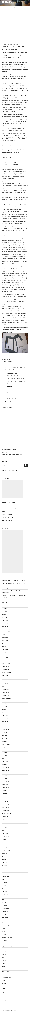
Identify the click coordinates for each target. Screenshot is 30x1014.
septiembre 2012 (6, 850)
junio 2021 (4, 706)
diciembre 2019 (6, 744)
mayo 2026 (5, 614)
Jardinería (4, 940)
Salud (3, 966)
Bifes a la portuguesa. (7, 514)
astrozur (15, 44)
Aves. (3, 897)
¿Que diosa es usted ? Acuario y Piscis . (16, 588)
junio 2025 (4, 646)
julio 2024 (4, 678)
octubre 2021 (5, 695)
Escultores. (5, 917)
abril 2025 (4, 652)
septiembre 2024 (6, 672)
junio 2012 (4, 859)
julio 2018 (4, 776)
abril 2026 (4, 617)
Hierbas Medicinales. (7, 925)
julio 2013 (4, 822)
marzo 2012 (5, 868)
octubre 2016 (5, 810)
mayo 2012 (4, 862)
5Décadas (7, 2)
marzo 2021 (5, 715)
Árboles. (4, 885)
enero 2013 (5, 839)
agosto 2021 (5, 701)
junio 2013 (4, 825)
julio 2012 (4, 856)
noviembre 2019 (6, 747)
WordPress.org (6, 1000)
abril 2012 (4, 865)
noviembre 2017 (6, 787)
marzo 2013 (5, 833)
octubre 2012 (5, 848)
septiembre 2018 (6, 773)
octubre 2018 (5, 770)
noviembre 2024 (6, 666)
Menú (15, 7)
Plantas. (4, 963)
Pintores (4, 960)
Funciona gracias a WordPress (9, 1010)
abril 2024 (4, 686)
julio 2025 (4, 643)
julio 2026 (4, 609)
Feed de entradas (6, 995)
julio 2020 (4, 732)
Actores (4, 879)
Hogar (3, 931)
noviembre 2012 (6, 845)
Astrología (4, 891)
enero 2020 (5, 741)
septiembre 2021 (6, 698)
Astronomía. (5, 894)
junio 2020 (4, 735)
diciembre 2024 (6, 663)
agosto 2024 (5, 675)
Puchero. (4, 511)
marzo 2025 (5, 655)
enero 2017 (5, 801)
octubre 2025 (5, 634)
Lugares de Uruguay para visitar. (10, 946)
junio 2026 (4, 611)
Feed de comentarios (7, 998)
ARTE (3, 888)
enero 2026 (5, 626)
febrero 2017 (5, 799)
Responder (9, 386)
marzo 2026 (5, 620)
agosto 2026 (5, 606)
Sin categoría (5, 974)
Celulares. (4, 905)
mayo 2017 (4, 793)
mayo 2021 (4, 709)
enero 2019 (5, 764)
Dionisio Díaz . (8, 361)
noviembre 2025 (6, 632)
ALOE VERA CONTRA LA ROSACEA (16, 580)
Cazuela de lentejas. (7, 520)
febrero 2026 (5, 623)
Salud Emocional (6, 969)
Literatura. (4, 943)
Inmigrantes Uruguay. (7, 937)
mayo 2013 (5, 827)
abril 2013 (4, 830)
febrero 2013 (5, 836)
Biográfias (7, 359)
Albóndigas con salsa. (7, 523)
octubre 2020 (5, 730)
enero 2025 (5, 660)
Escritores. (4, 914)
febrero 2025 (5, 657)
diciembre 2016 (6, 804)
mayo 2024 (5, 683)
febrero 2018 (5, 781)
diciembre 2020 (6, 724)
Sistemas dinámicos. (7, 977)
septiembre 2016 (6, 813)
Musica (4, 954)
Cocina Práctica (6, 908)
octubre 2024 (5, 669)
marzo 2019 (5, 761)
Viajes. (3, 980)
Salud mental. (5, 972)
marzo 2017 (5, 796)
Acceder (4, 992)
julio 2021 (4, 704)
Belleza (4, 900)
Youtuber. (4, 983)
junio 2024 (4, 681)
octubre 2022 (5, 689)
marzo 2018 (5, 778)
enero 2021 (5, 721)
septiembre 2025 (6, 637)
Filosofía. (4, 920)
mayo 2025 (5, 649)
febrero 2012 (5, 871)
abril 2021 (4, 712)
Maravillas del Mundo (7, 948)
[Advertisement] (15, 25)
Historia (4, 928)
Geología (4, 923)
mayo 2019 (5, 755)
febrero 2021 (5, 718)
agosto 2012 (5, 853)
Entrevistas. (5, 911)
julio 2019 (4, 753)
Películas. (4, 957)
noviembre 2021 (6, 692)
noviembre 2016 (6, 807)
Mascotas (4, 951)
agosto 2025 (5, 640)
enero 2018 (5, 784)
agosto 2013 (5, 819)
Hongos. (4, 934)
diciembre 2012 (6, 842)
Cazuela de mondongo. (7, 517)
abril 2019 (4, 758)
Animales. (4, 882)
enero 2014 (5, 816)
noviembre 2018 (6, 767)
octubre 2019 (5, 750)
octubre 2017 (5, 790)
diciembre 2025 (6, 629)
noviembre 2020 (6, 727)
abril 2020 (4, 738)
